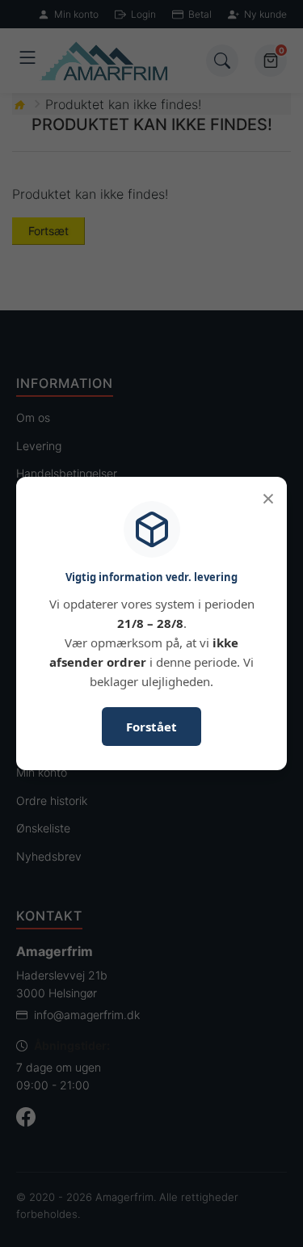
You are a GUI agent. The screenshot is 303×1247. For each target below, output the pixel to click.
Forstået (151, 726)
